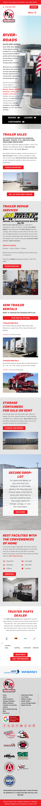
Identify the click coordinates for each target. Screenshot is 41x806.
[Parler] (33, 725)
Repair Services (26, 705)
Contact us (6, 334)
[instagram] (12, 725)
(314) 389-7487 (25, 793)
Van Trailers (25, 697)
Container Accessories (10, 705)
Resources (6, 713)
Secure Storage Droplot (28, 703)
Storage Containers (9, 701)
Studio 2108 (33, 804)
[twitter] (8, 725)
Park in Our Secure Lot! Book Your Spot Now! (20, 2)
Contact (5, 707)
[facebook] (4, 725)
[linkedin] (29, 725)
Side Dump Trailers (27, 695)
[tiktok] (25, 725)
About (5, 697)
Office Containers (8, 703)
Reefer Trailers (25, 701)
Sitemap (34, 801)
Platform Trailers (26, 699)
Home (4, 695)
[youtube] (21, 725)
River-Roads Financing (10, 709)
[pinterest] (17, 725)
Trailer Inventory (8, 699)
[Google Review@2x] (11, 716)
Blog (4, 711)
